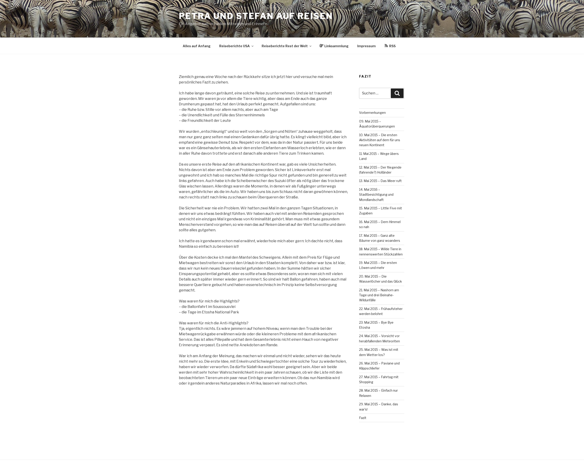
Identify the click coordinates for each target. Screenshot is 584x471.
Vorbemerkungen (372, 112)
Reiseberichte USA (234, 46)
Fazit (362, 418)
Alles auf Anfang (197, 46)
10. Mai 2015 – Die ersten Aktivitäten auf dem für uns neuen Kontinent (379, 140)
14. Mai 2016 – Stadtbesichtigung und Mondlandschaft (376, 194)
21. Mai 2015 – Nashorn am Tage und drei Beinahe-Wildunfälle (379, 295)
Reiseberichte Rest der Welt (285, 46)
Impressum (366, 46)
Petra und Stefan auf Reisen (256, 16)
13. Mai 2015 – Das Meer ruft (380, 181)
